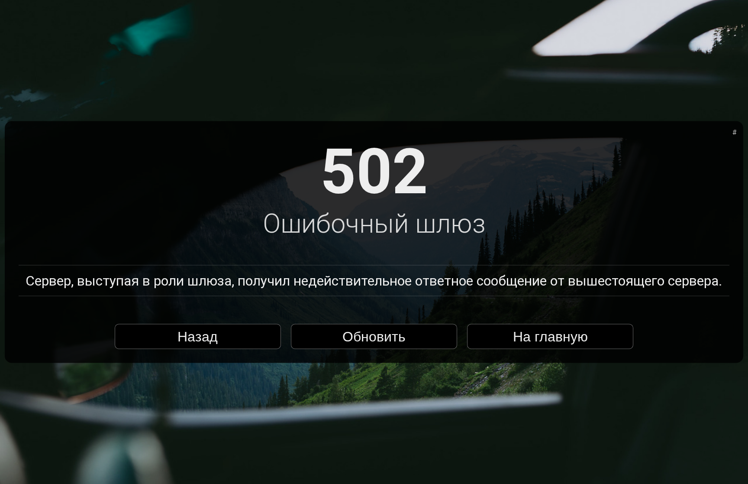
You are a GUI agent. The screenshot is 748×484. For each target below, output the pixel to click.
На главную (550, 336)
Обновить (374, 336)
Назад (197, 336)
